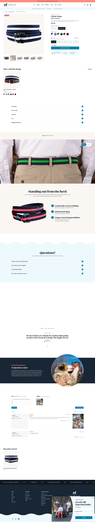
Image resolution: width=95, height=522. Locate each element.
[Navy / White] (52, 34)
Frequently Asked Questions (47, 495)
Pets (12, 498)
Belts (6, 11)
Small (53, 41)
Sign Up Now (56, 1)
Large (65, 41)
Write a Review (80, 408)
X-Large (70, 41)
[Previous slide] (5, 58)
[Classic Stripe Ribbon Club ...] (12, 79)
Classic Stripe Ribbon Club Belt (10, 89)
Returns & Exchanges (45, 498)
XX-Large (76, 41)
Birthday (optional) (78, 511)
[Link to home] (10, 4)
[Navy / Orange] (64, 34)
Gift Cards (13, 502)
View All (89, 69)
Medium (59, 41)
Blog (26, 500)
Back (89, 144)
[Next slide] (42, 58)
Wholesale (43, 503)
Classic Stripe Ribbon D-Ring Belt (10, 468)
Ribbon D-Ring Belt (62, 28)
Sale (12, 500)
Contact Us (43, 500)
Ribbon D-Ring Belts (11, 11)
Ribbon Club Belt (54, 28)
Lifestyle (13, 497)
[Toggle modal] (42, 16)
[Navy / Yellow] (58, 34)
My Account (43, 494)
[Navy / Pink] (55, 34)
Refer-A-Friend (28, 498)
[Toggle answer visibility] (82, 261)
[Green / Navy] (61, 34)
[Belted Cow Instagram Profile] (16, 519)
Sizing (42, 505)
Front (84, 144)
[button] (85, 5)
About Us (27, 494)
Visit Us (26, 497)
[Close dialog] (93, 498)
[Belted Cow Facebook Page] (12, 519)
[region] (39, 402)
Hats (12, 495)
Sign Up (84, 517)
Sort (75, 411)
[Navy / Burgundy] (67, 34)
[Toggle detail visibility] (82, 106)
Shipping (43, 497)
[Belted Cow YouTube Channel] (19, 519)
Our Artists (27, 495)
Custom (42, 502)
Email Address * (78, 507)
